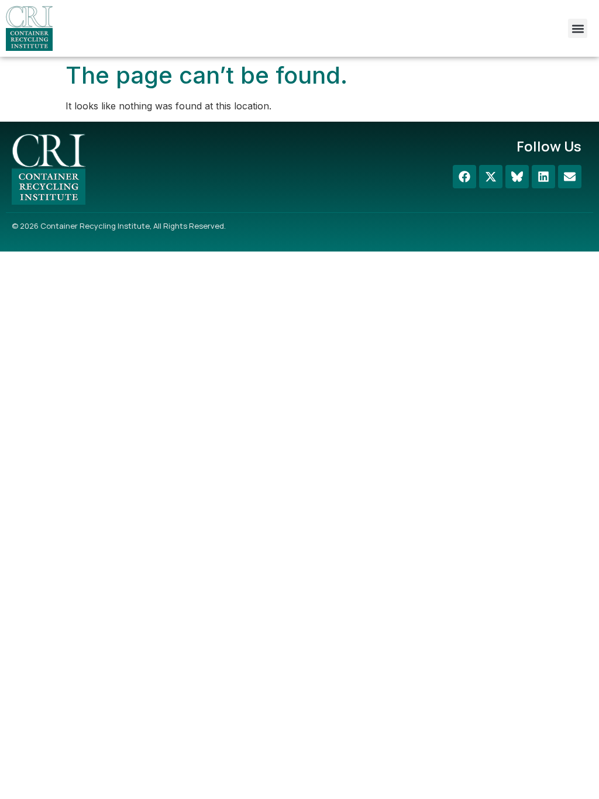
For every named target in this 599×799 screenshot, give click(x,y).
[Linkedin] (543, 176)
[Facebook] (464, 176)
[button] (577, 28)
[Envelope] (569, 176)
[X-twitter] (490, 176)
